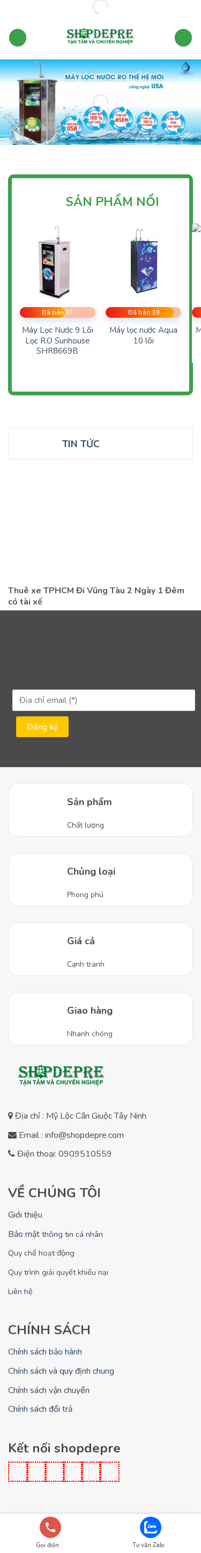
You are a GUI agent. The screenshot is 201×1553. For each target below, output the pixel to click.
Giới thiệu (25, 1215)
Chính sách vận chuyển (49, 1390)
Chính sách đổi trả (40, 1409)
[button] (17, 38)
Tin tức (81, 444)
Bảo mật (55, 1234)
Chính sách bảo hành (45, 1352)
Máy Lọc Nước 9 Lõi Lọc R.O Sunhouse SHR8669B (57, 340)
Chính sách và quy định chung (61, 1371)
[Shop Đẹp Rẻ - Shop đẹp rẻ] (100, 38)
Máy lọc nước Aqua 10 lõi (143, 335)
